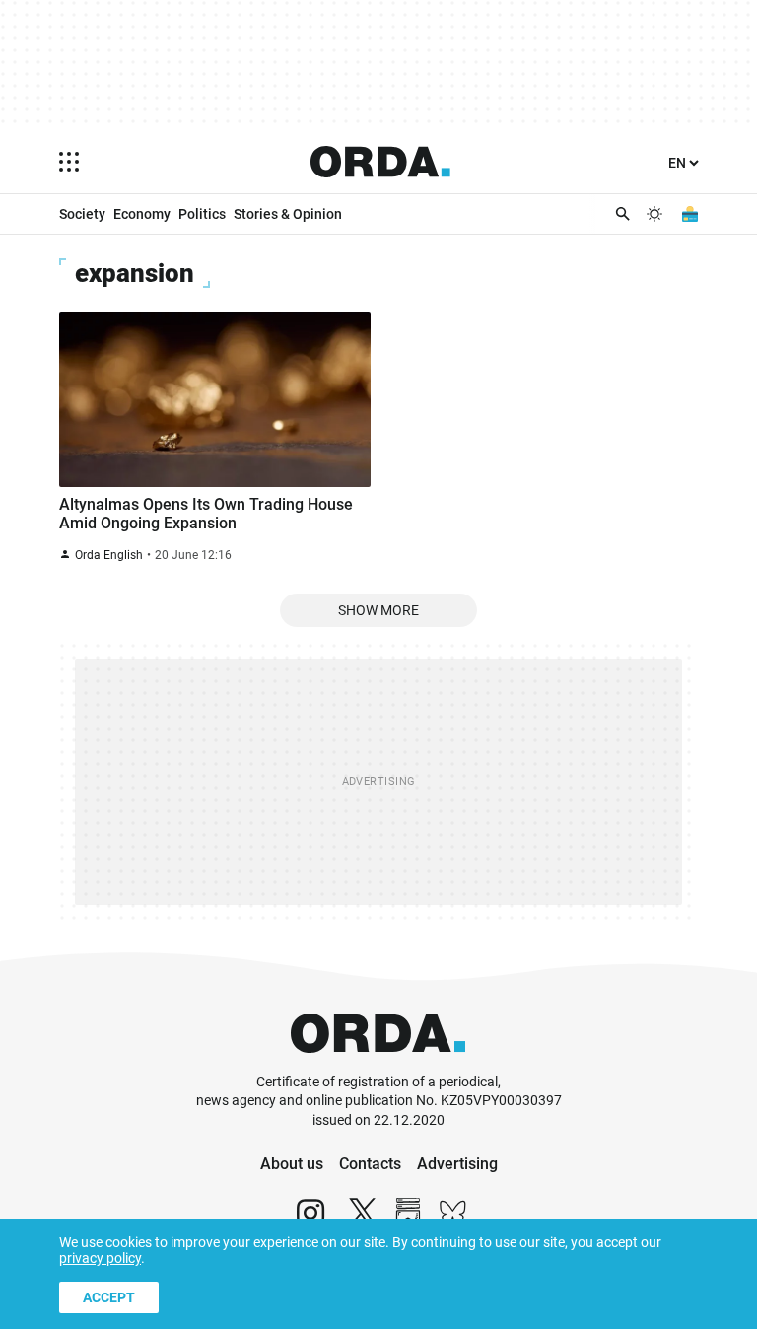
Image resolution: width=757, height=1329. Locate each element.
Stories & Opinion (288, 214)
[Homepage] (380, 161)
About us (291, 1163)
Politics (202, 214)
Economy (142, 214)
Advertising (457, 1163)
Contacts (370, 1163)
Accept (109, 1297)
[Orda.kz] (378, 1063)
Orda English (109, 555)
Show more (378, 610)
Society (82, 214)
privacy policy (100, 1258)
